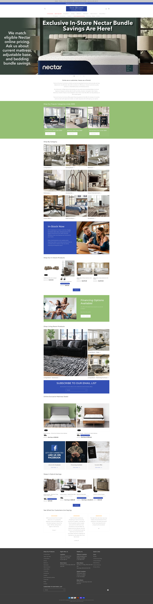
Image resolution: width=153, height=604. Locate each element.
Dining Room (69, 167)
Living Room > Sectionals (51, 377)
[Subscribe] (86, 390)
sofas (69, 230)
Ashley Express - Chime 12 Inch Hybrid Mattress (87, 433)
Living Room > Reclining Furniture (97, 377)
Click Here (53, 467)
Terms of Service (97, 564)
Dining (45, 560)
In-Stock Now (47, 554)
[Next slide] (80, 76)
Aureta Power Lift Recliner (66, 281)
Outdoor (45, 575)
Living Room (47, 167)
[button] (45, 8)
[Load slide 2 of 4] (74, 76)
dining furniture (64, 231)
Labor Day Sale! (47, 556)
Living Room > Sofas (93, 352)
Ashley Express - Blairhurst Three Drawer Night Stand (51, 495)
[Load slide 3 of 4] (76, 76)
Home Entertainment (94, 193)
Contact (45, 583)
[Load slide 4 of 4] (78, 76)
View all (76, 289)
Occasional (91, 218)
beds (54, 231)
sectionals (50, 231)
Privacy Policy (96, 567)
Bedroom (90, 167)
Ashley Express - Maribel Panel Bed (68, 494)
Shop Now (49, 133)
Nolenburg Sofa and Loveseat (50, 277)
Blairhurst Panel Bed (81, 494)
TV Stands (46, 571)
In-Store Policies (97, 560)
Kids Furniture (70, 218)
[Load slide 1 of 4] (72, 76)
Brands (94, 556)
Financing (46, 579)
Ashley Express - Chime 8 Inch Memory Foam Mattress (55, 433)
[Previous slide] (69, 76)
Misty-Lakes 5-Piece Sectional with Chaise (84, 278)
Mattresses (47, 193)
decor (57, 231)
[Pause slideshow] (83, 76)
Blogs (45, 581)
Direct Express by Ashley (49, 577)
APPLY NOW (85, 316)
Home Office (47, 218)
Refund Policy (96, 562)
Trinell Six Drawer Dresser (99, 494)
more (49, 233)
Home (94, 554)
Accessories (69, 193)
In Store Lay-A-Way (97, 558)
